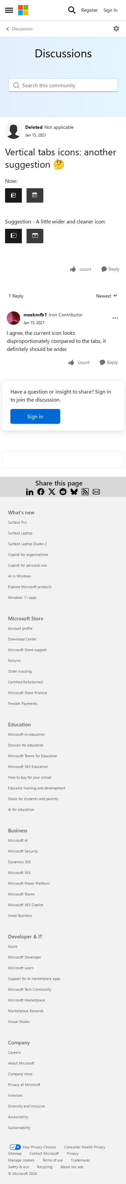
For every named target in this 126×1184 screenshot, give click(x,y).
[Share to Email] (96, 491)
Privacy (72, 1153)
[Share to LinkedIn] (29, 491)
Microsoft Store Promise (27, 692)
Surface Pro (17, 522)
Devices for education (25, 745)
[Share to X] (51, 491)
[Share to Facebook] (40, 491)
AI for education (21, 809)
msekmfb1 (35, 314)
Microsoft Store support (27, 649)
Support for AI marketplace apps (34, 978)
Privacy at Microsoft (24, 1084)
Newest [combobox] (107, 296)
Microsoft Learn (21, 967)
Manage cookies (21, 1160)
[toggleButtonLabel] (116, 28)
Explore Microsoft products (30, 586)
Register (89, 10)
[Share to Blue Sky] (74, 491)
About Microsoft (21, 1063)
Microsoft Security (23, 851)
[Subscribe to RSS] (85, 491)
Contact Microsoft (44, 1153)
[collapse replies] (63, 309)
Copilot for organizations (28, 554)
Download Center (22, 638)
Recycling (44, 1166)
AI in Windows (19, 575)
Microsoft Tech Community (29, 989)
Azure (12, 946)
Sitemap (15, 1153)
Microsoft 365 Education (28, 766)
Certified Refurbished (25, 681)
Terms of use (53, 1160)
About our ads (71, 1166)
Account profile (20, 628)
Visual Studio (19, 1021)
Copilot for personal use (27, 565)
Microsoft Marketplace (26, 999)
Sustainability (19, 1127)
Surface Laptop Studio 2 (27, 543)
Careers (14, 1052)
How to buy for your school (29, 777)
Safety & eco (18, 1166)
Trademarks (80, 1160)
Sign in (35, 416)
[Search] (72, 10)
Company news (20, 1073)
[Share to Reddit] (63, 491)
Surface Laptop (20, 532)
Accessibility (18, 1116)
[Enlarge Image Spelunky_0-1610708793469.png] (24, 195)
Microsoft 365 (19, 872)
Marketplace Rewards (26, 1010)
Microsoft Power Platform (28, 883)
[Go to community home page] (23, 10)
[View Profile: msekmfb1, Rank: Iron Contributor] (13, 318)
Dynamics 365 (19, 861)
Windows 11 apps (22, 597)
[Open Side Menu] (9, 10)
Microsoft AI (18, 840)
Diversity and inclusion (26, 1106)
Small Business (20, 915)
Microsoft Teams (21, 893)
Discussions (22, 28)
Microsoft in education (26, 734)
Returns (14, 660)
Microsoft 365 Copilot (25, 904)
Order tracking (20, 671)
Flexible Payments (22, 703)
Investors (15, 1095)
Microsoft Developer (24, 957)
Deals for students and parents (33, 798)
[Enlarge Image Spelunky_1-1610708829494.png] (24, 236)
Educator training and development (37, 787)
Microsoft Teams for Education (32, 755)
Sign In (110, 10)
